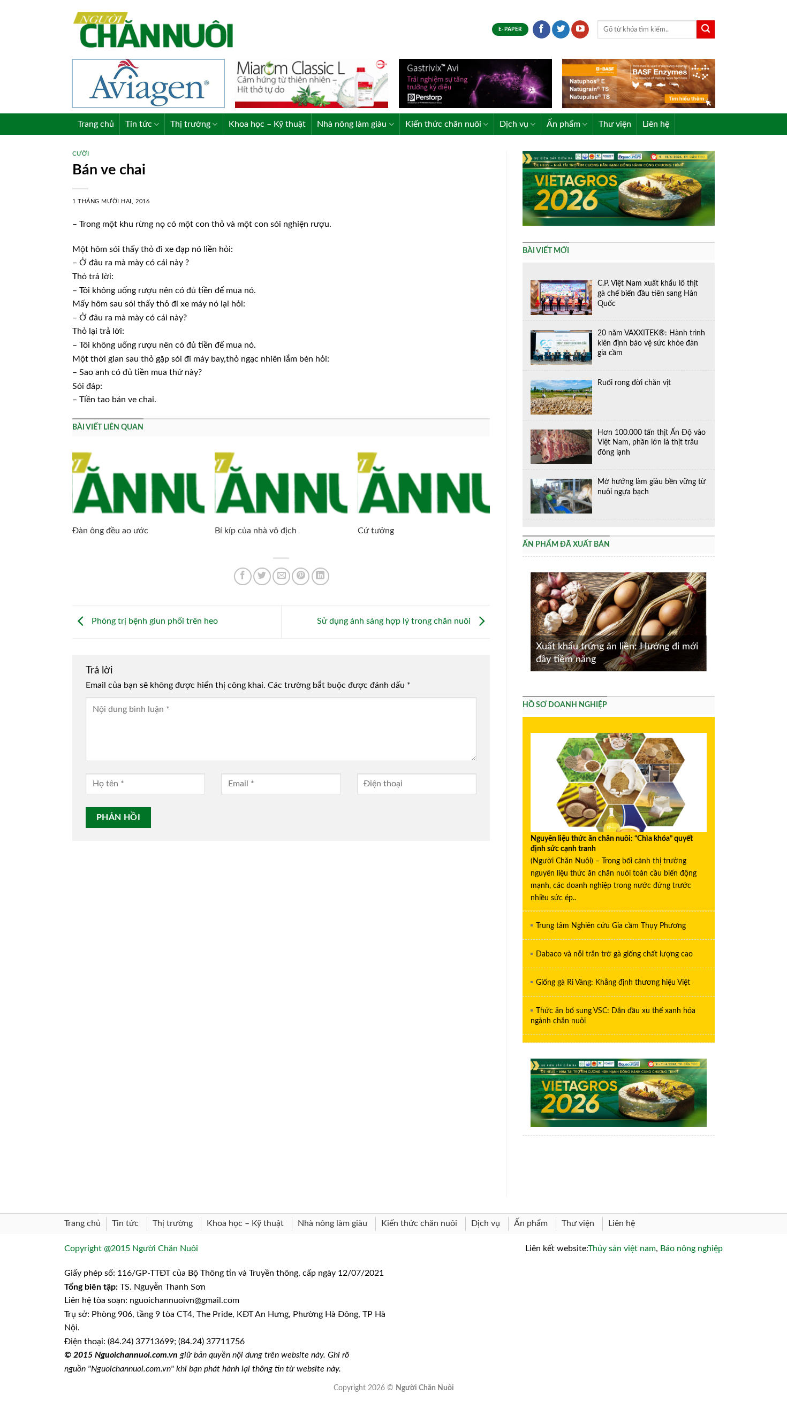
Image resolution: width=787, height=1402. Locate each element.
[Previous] (528, 620)
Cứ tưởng (376, 530)
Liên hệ (655, 124)
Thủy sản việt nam (622, 1248)
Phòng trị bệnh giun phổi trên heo (153, 621)
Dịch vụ (514, 124)
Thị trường (190, 124)
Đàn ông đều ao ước (110, 530)
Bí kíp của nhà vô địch (256, 530)
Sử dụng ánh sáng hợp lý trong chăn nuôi (395, 621)
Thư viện (615, 124)
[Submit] (706, 29)
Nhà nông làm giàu (352, 124)
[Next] (709, 620)
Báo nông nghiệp (691, 1248)
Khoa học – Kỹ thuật (267, 124)
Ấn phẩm (563, 124)
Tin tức (138, 124)
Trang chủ (96, 124)
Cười (80, 154)
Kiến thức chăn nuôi (443, 124)
